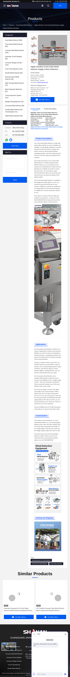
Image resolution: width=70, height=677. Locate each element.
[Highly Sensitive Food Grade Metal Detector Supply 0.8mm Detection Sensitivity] (53, 50)
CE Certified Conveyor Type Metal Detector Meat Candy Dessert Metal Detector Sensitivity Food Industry (50, 610)
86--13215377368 (61, 1)
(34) (14, 101)
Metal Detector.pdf (42, 82)
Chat (60, 5)
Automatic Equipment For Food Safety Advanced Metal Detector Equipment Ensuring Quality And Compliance (19, 610)
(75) (14, 84)
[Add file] (34, 674)
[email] (11, 140)
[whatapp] (6, 140)
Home (4, 25)
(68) (14, 105)
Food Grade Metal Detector (24, 25)
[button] (34, 63)
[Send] (65, 674)
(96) (14, 116)
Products (11, 25)
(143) (13, 64)
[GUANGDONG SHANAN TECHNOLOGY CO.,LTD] (12, 5)
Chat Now (15, 146)
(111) (13, 96)
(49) (12, 78)
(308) (13, 40)
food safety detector (56, 563)
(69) (14, 45)
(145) (14, 51)
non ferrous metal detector (39, 563)
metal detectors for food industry (41, 560)
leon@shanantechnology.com (42, 1)
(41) (14, 111)
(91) (13, 90)
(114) (13, 69)
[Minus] (65, 634)
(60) (14, 73)
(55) (13, 58)
